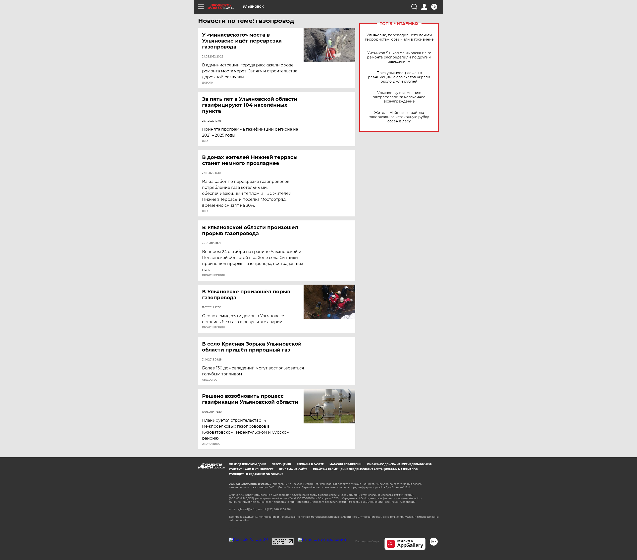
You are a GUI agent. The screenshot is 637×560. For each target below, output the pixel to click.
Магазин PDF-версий (345, 464)
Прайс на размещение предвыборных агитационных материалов (365, 469)
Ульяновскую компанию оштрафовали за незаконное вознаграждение (399, 97)
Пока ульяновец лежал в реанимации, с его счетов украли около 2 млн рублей (399, 77)
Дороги (207, 83)
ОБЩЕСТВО (209, 380)
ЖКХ (205, 141)
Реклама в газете (310, 464)
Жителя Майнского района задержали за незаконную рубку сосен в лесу (399, 117)
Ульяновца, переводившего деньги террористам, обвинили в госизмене (399, 37)
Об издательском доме (247, 464)
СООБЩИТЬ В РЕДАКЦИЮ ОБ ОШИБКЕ (256, 474)
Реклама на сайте (293, 469)
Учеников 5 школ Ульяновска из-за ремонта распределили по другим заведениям (399, 57)
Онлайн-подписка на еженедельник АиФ (399, 464)
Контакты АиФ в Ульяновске (251, 469)
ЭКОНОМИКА (211, 444)
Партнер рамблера (367, 541)
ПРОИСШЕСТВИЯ (213, 275)
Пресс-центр (281, 464)
